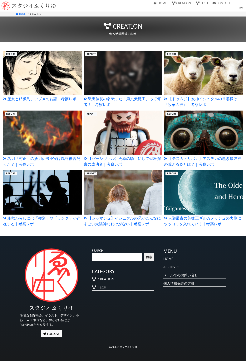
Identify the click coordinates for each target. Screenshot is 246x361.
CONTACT (223, 3)
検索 (149, 257)
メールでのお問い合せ (180, 275)
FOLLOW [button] (53, 334)
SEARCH (97, 251)
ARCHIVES (171, 266)
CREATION (183, 3)
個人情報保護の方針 (178, 283)
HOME (162, 3)
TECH (203, 3)
